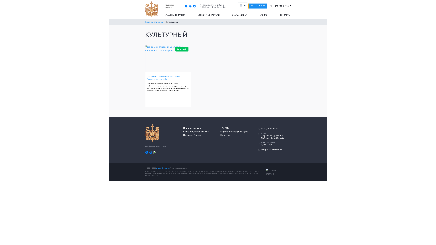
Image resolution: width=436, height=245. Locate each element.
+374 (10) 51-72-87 (282, 6)
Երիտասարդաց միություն (234, 131)
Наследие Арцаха (192, 135)
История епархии (192, 128)
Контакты (285, 15)
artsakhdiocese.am (163, 168)
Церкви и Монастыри (209, 15)
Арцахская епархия (175, 15)
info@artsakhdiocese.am (271, 149)
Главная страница (154, 22)
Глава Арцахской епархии (196, 131)
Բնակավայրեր (239, 15)
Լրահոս (264, 15)
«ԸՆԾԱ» (224, 128)
